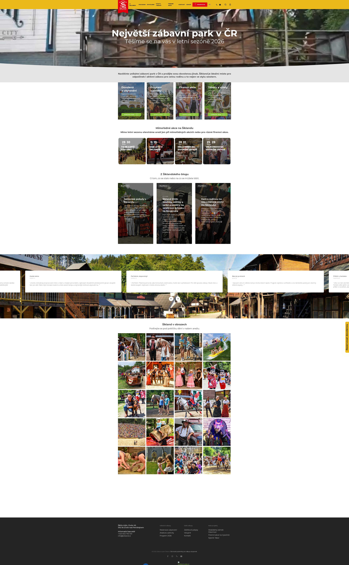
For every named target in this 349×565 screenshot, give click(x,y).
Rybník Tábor (213, 538)
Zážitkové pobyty (191, 530)
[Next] (178, 298)
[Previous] (171, 298)
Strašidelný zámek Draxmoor (215, 531)
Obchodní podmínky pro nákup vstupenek (183, 551)
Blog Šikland (125, 186)
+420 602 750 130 (125, 534)
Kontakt (187, 536)
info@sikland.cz (124, 536)
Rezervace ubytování (168, 530)
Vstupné (187, 533)
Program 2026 (166, 536)
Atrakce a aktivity (167, 533)
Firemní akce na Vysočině (218, 535)
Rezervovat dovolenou (347, 337)
